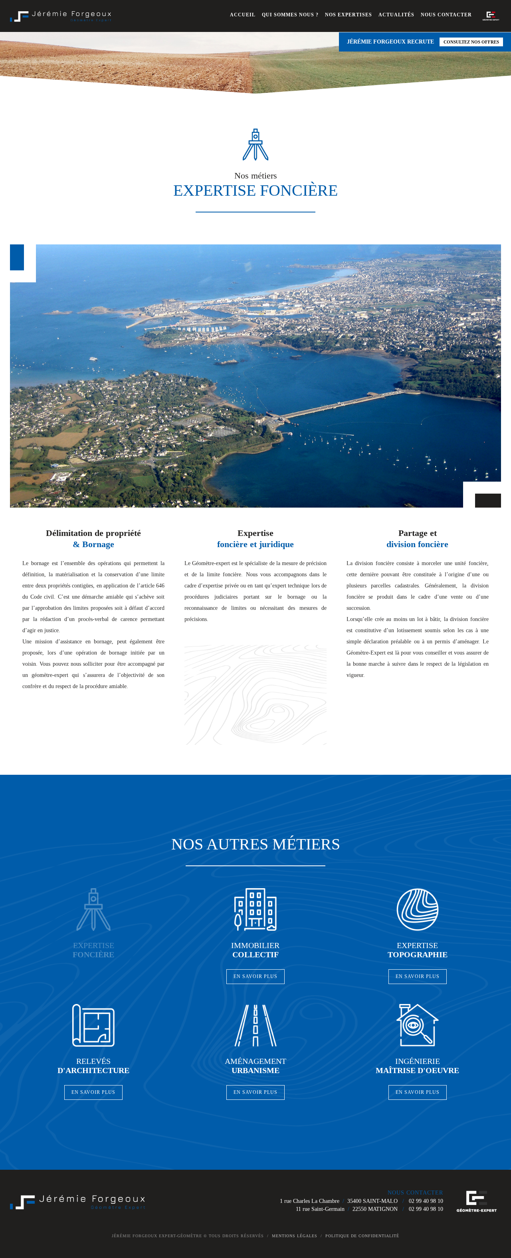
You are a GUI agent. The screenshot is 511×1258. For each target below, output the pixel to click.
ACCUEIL (243, 15)
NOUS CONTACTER (446, 15)
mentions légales (294, 1236)
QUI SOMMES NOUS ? (290, 15)
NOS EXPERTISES (348, 15)
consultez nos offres (471, 42)
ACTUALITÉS (396, 15)
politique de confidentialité (362, 1236)
